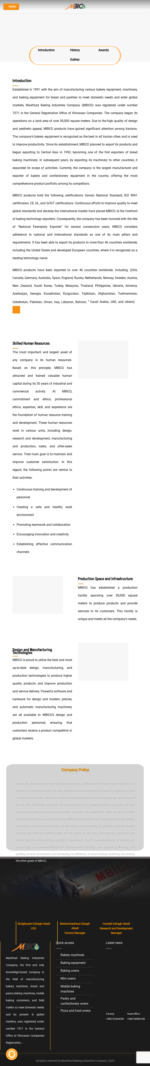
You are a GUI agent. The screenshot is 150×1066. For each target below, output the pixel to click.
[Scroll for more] (75, 63)
